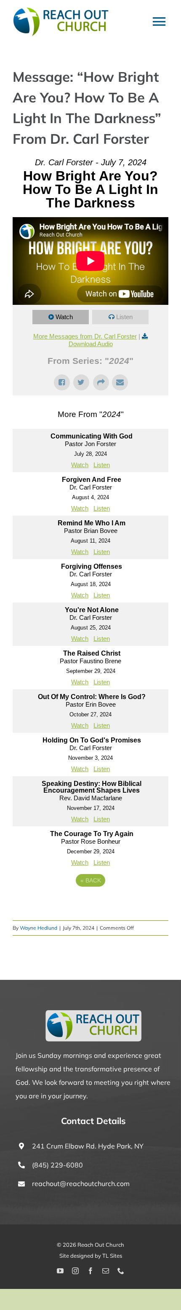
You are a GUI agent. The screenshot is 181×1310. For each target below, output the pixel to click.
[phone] (120, 1270)
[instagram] (75, 1270)
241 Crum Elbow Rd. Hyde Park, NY (88, 1146)
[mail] (105, 1270)
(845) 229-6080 (57, 1165)
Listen (124, 316)
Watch (64, 316)
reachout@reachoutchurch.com (81, 1183)
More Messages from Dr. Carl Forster (85, 336)
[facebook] (90, 1270)
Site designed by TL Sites (90, 1255)
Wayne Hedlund (38, 928)
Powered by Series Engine (90, 903)
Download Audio (91, 343)
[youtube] (60, 1270)
